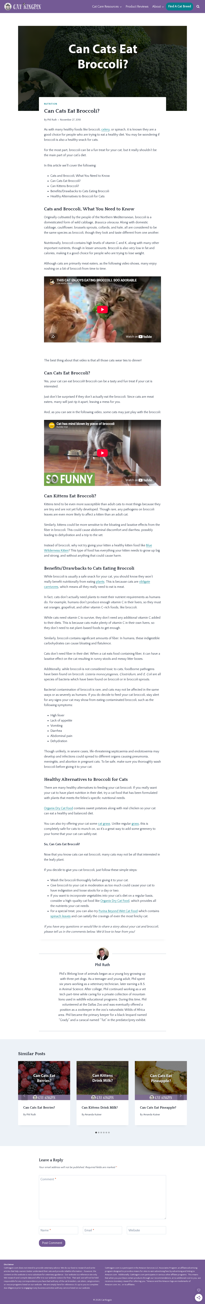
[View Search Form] (198, 6)
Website (134, 1230)
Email (89, 1230)
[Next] (180, 1095)
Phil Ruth (52, 119)
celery (105, 129)
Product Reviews (137, 6)
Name (46, 1230)
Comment (48, 1179)
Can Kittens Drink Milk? (100, 1107)
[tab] (96, 1132)
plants (100, 581)
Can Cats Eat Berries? (39, 1107)
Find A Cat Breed (179, 6)
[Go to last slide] (24, 1095)
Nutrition (50, 104)
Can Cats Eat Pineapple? (158, 1107)
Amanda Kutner (93, 1114)
